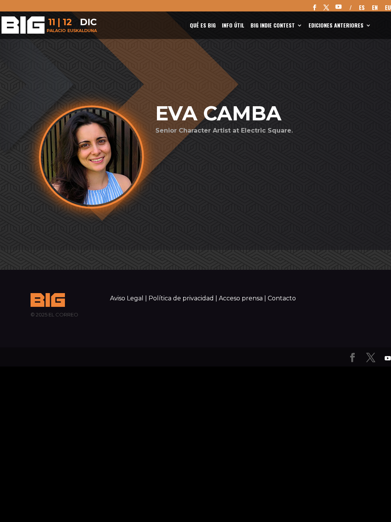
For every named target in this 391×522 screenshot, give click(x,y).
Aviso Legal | (128, 298)
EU (388, 8)
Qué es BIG (203, 26)
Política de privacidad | (183, 298)
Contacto (282, 298)
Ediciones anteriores (336, 26)
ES (362, 8)
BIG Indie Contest (272, 26)
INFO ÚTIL (233, 26)
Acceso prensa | (242, 298)
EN (375, 8)
